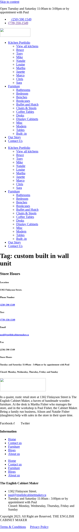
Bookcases (23, 101)
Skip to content (9, 1)
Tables (20, 130)
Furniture (14, 86)
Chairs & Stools (26, 108)
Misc (19, 122)
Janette (20, 71)
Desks (20, 115)
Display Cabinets (27, 119)
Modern (21, 126)
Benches (21, 97)
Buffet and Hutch (27, 104)
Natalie (20, 60)
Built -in (21, 133)
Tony (19, 53)
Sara (19, 82)
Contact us (15, 443)
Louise (20, 64)
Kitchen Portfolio (19, 42)
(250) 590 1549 (7, 305)
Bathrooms (23, 90)
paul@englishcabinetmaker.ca (14, 334)
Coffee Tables (25, 111)
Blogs (12, 450)
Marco (20, 75)
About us (14, 454)
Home (12, 439)
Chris (19, 79)
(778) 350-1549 (7, 319)
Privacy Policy (39, 527)
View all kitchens (27, 46)
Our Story (14, 137)
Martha (20, 68)
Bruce (20, 50)
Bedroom (22, 93)
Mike (19, 57)
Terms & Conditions (13, 527)
